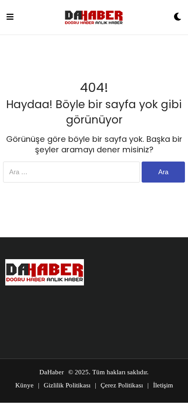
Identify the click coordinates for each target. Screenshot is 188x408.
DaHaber (51, 372)
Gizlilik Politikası (67, 385)
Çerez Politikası (122, 385)
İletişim (163, 385)
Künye (24, 385)
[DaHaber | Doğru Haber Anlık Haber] (93, 17)
